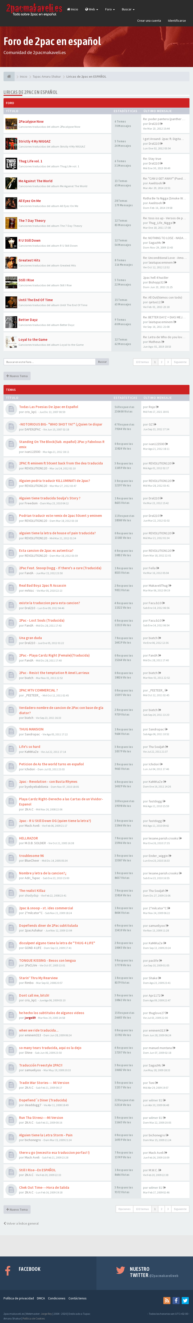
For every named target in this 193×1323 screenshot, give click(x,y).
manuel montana (160, 1048)
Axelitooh (155, 183)
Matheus (155, 342)
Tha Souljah (157, 747)
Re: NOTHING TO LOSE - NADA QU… (167, 238)
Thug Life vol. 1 (30, 161)
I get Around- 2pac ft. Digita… (163, 139)
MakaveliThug (158, 585)
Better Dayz (28, 319)
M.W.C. (153, 1170)
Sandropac (32, 734)
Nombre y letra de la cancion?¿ (43, 873)
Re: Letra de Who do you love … (165, 337)
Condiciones (56, 1298)
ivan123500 (32, 452)
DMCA (41, 1298)
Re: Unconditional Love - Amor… (165, 258)
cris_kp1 (31, 412)
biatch (153, 638)
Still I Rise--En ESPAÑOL (37, 1170)
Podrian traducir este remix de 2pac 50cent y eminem (60, 515)
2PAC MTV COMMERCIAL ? (38, 690)
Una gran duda (30, 638)
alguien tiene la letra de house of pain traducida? (57, 533)
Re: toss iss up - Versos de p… (164, 218)
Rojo (152, 407)
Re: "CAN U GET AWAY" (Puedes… (166, 178)
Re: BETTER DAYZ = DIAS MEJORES (166, 317)
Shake (153, 978)
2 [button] (161, 362)
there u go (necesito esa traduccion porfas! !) (54, 1152)
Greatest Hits (29, 260)
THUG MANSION (31, 729)
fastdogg (155, 801)
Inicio (74, 9)
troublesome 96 (31, 855)
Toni (151, 1083)
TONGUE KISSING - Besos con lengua (47, 960)
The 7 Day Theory (32, 220)
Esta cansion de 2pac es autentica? (46, 550)
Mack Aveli (32, 825)
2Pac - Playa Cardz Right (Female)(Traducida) (54, 655)
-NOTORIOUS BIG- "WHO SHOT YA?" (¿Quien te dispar (60, 424)
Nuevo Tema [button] (18, 376)
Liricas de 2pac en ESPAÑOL (30, 92)
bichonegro (33, 1140)
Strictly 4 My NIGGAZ (35, 141)
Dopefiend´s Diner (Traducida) (43, 1100)
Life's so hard (29, 746)
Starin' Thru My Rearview (38, 978)
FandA (29, 573)
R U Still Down (29, 240)
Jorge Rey (46, 1313)
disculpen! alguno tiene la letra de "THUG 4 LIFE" (57, 943)
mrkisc (29, 590)
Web (92, 9)
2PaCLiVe (31, 965)
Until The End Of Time (36, 300)
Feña (152, 568)
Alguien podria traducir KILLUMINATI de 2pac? (54, 480)
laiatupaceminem (161, 262)
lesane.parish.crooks (163, 838)
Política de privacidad (19, 1298)
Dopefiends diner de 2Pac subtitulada (48, 925)
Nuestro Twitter (154, 1272)
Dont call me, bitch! (34, 995)
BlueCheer (32, 860)
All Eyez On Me (30, 200)
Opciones (124, 1209)
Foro (109, 9)
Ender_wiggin (158, 856)
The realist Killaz (32, 890)
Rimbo (29, 983)
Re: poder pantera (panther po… (166, 119)
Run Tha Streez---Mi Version (41, 1117)
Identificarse (177, 20)
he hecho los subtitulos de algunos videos (51, 1013)
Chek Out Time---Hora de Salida (44, 1187)
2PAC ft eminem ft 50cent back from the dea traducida (61, 463)
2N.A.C (29, 809)
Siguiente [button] (180, 362)
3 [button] (168, 362)
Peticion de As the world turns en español (51, 764)
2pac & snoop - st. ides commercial (46, 908)
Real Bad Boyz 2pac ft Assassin (42, 585)
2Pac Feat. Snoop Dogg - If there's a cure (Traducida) (60, 568)
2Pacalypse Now (31, 121)
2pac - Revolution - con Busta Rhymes (48, 781)
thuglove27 (157, 1013)
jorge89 (30, 1017)
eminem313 (33, 1035)
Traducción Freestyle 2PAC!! (40, 1065)
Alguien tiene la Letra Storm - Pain (45, 1135)
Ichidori (30, 769)
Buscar (127, 9)
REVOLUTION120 (36, 468)
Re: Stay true (152, 158)
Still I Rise (26, 280)
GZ (151, 424)
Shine (28, 1052)
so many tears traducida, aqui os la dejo (50, 1047)
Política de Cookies (34, 1318)
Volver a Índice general (22, 1223)
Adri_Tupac (32, 878)
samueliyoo (157, 925)
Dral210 (154, 124)
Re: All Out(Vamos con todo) (162, 297)
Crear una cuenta (149, 20)
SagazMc (155, 242)
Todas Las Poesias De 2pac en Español (48, 406)
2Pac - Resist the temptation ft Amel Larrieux (54, 672)
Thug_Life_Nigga (160, 223)
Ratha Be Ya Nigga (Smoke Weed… (167, 198)
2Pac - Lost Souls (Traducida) (41, 620)
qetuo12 (155, 302)
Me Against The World (35, 181)
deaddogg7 (33, 1105)
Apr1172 (154, 995)
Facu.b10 (155, 603)
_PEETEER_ (32, 695)
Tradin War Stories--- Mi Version (44, 1082)
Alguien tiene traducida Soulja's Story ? (49, 498)
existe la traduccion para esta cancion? (49, 603)
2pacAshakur (34, 930)
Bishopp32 (156, 282)
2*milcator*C (34, 913)
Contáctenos (77, 1298)
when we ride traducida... (39, 1030)
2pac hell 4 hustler (156, 277)
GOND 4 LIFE (33, 948)
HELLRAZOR (28, 838)
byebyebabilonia (36, 786)
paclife (153, 960)
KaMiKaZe (32, 752)
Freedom (31, 503)
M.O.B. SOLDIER (35, 843)
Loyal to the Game (33, 339)
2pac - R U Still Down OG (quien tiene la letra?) (55, 820)
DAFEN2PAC (33, 429)
